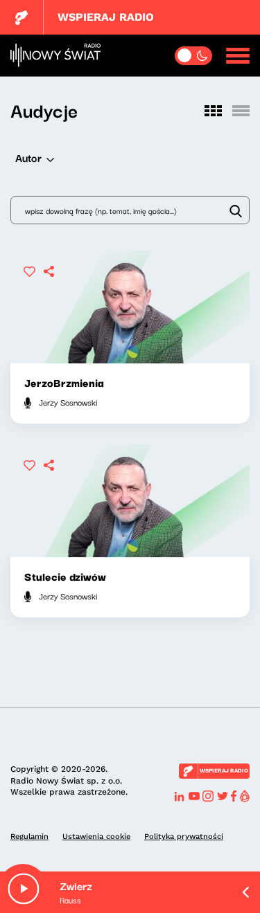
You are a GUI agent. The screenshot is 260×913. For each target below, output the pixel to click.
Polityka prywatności (183, 836)
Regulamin (29, 836)
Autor (28, 157)
